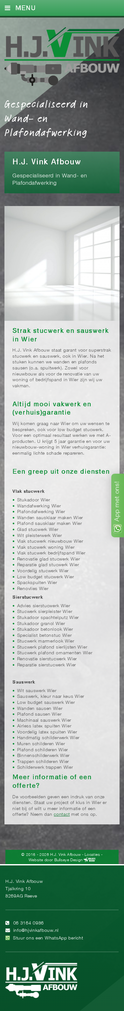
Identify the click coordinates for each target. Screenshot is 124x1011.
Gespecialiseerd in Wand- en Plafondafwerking (46, 118)
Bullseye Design (68, 860)
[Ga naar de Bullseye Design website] (89, 860)
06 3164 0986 (28, 923)
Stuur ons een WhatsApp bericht (48, 938)
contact (62, 815)
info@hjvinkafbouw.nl (36, 931)
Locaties (92, 854)
